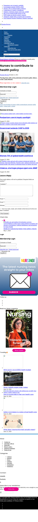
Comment (3, 184)
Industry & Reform (9, 59)
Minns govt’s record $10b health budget (17, 370)
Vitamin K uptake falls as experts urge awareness (17, 16)
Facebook (3, 479)
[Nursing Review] (5, 24)
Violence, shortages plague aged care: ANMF (16, 12)
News (5, 32)
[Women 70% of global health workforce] (17, 152)
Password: (3, 94)
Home (1, 59)
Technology (7, 41)
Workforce (7, 37)
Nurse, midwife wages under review (16, 387)
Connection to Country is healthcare (14, 10)
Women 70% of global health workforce (15, 8)
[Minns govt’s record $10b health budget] (13, 368)
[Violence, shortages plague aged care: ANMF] (19, 164)
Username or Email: (5, 90)
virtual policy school (9, 106)
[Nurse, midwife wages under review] (13, 385)
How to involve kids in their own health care (18, 394)
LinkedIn (2, 476)
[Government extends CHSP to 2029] (19, 124)
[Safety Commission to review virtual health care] (13, 410)
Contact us (7, 442)
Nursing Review (4, 75)
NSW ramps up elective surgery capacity (15, 15)
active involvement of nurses (8, 104)
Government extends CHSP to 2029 (14, 7)
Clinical (6, 38)
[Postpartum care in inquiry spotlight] (16, 113)
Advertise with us (9, 43)
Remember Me (6, 99)
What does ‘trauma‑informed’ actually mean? (19, 430)
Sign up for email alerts (14, 49)
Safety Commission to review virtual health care (20, 412)
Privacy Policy (19, 500)
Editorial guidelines (9, 448)
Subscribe (7, 46)
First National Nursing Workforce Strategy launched (18, 18)
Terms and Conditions (6, 500)
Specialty (6, 40)
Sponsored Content (13, 45)
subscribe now (25, 83)
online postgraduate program (24, 104)
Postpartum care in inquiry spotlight (13, 5)
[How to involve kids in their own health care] (21, 392)
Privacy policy (8, 447)
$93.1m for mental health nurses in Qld (14, 13)
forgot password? (14, 97)
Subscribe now (12, 48)
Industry (6, 33)
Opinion (10, 35)
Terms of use (7, 450)
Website (2, 205)
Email (2, 202)
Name (2, 199)
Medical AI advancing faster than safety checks (20, 229)
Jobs (5, 51)
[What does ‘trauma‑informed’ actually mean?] (13, 427)
